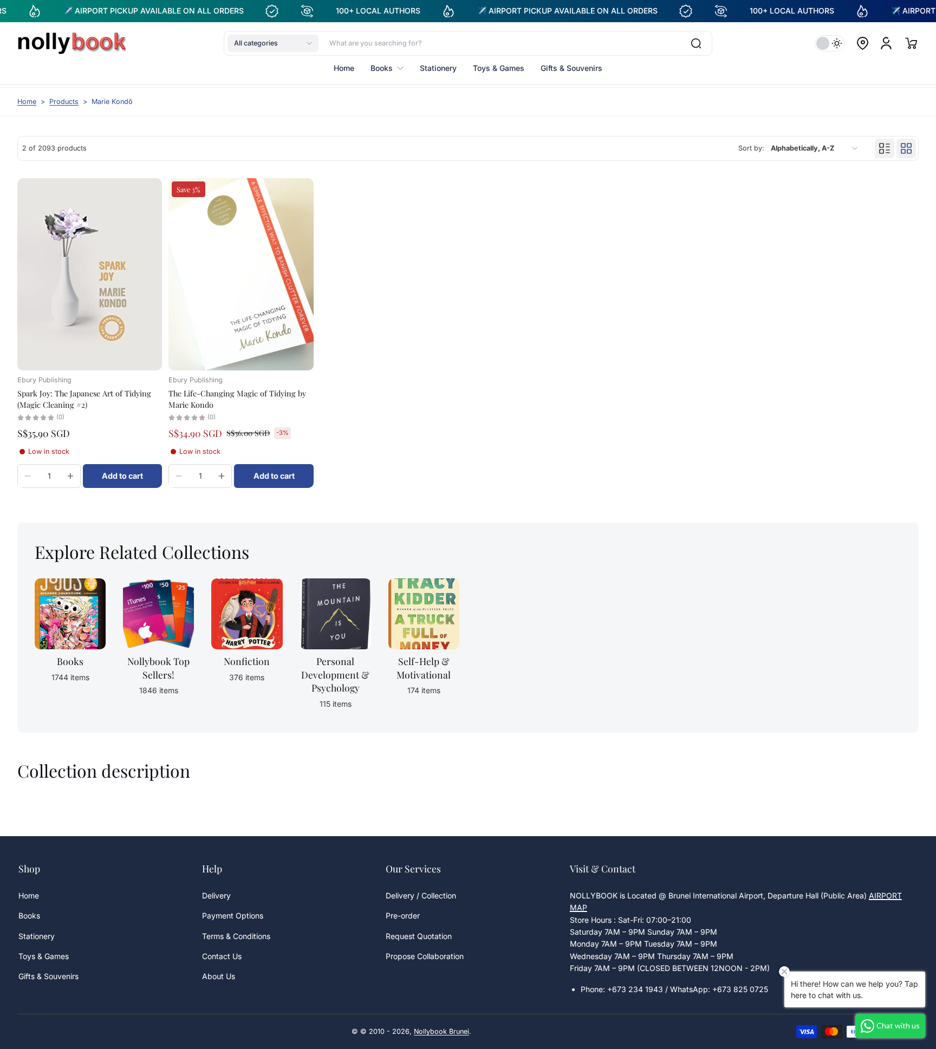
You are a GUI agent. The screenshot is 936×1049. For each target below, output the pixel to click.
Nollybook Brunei (441, 1031)
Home (26, 101)
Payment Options (232, 915)
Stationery (36, 936)
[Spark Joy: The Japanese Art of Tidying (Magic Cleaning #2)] (89, 274)
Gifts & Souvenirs (48, 976)
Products (64, 101)
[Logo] (71, 43)
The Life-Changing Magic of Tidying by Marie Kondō (237, 398)
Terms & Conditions (236, 936)
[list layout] (884, 148)
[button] (272, 43)
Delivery (216, 895)
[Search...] (696, 43)
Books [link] (70, 661)
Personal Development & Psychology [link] (335, 674)
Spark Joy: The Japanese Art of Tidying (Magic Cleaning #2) (84, 398)
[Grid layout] (906, 148)
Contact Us (222, 956)
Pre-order (403, 915)
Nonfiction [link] (247, 661)
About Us (218, 976)
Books (29, 915)
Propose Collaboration (425, 956)
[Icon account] (886, 43)
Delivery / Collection (421, 895)
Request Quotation (419, 936)
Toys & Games (43, 956)
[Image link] (70, 646)
